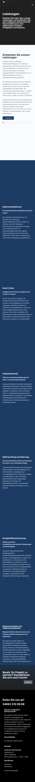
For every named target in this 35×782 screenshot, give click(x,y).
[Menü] (32, 5)
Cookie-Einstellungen (11, 770)
